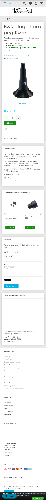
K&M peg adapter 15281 (31, 217)
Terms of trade (9, 365)
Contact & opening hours (12, 362)
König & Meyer (12, 59)
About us (7, 356)
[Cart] (41, 3)
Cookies (6, 380)
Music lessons (8, 374)
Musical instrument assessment (14, 389)
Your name (8, 256)
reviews (19, 56)
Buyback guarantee (10, 386)
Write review (33, 56)
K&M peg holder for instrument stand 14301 (12, 218)
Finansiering (8, 359)
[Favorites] (30, 3)
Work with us (8, 383)
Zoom (23, 104)
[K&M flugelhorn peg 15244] (23, 80)
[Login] (36, 3)
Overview (7, 371)
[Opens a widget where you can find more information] (9, 496)
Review (6, 269)
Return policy (8, 377)
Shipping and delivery (11, 368)
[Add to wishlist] (6, 129)
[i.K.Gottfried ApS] (23, 11)
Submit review (11, 286)
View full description (11, 51)
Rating (6, 264)
